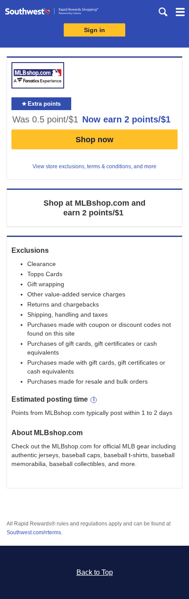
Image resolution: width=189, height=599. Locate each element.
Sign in (94, 29)
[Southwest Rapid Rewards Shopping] (51, 13)
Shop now (94, 139)
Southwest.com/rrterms (34, 532)
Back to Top (94, 572)
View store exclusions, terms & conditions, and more (94, 166)
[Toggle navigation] (180, 13)
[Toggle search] (163, 11)
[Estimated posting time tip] (94, 400)
